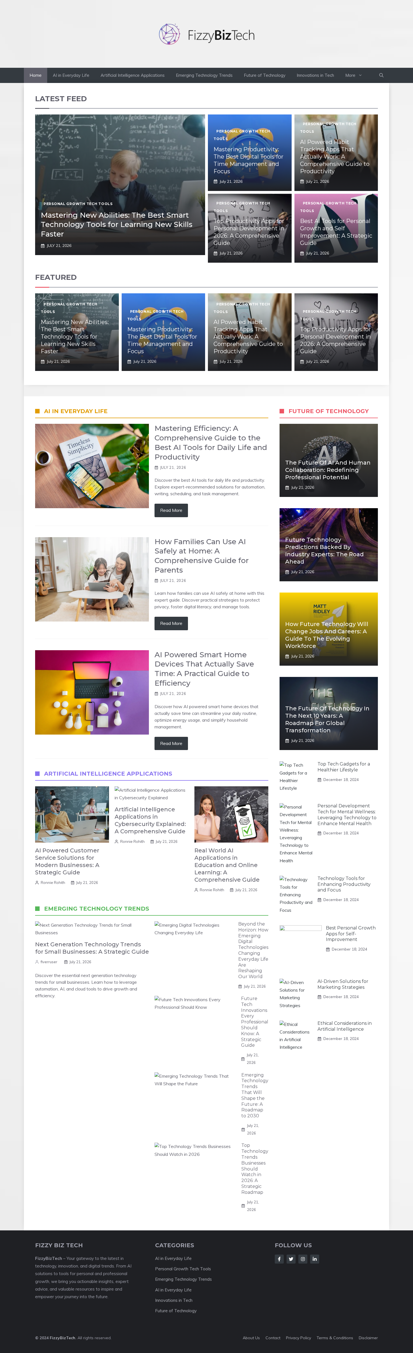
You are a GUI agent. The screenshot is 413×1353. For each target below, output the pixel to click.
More (350, 75)
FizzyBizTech (62, 1337)
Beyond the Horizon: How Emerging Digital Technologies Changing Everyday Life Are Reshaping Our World (253, 950)
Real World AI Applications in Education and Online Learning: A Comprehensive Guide (227, 865)
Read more (171, 510)
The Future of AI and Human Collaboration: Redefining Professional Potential (328, 470)
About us (251, 1337)
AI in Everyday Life (71, 75)
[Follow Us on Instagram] (302, 1259)
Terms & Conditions (335, 1337)
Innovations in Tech (315, 75)
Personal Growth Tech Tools (78, 204)
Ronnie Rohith (53, 882)
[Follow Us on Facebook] (279, 1259)
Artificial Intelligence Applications (133, 75)
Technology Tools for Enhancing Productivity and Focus (344, 884)
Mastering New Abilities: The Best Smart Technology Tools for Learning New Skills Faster (116, 225)
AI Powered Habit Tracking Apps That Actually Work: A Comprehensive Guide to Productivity (334, 157)
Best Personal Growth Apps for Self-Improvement (351, 933)
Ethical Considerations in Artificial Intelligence (344, 1026)
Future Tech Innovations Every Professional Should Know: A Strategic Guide (254, 1022)
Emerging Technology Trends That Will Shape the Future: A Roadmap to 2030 (254, 1095)
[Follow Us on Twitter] (291, 1259)
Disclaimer (368, 1337)
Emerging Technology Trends (204, 75)
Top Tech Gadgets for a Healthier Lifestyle (343, 767)
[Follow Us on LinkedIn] (314, 1259)
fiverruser (49, 962)
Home (36, 75)
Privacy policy (298, 1337)
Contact (273, 1337)
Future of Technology (264, 75)
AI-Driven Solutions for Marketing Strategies (342, 984)
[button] (381, 75)
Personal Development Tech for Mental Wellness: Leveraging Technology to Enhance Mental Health (346, 814)
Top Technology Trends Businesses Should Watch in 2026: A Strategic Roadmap (254, 1169)
